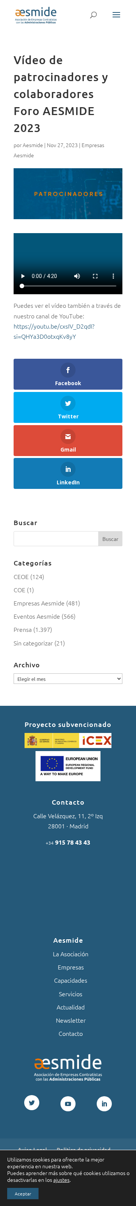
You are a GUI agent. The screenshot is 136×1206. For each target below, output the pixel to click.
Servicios (70, 993)
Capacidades (70, 980)
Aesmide (33, 145)
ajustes (61, 1179)
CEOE (21, 576)
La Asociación (70, 953)
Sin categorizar (33, 643)
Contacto (71, 1033)
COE (19, 589)
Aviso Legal (32, 1149)
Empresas (71, 967)
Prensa (23, 629)
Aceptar (23, 1194)
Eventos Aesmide (37, 616)
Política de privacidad (83, 1149)
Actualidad (71, 1007)
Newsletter (71, 1020)
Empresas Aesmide (39, 603)
